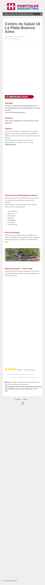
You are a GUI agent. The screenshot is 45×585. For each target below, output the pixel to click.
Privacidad (18, 399)
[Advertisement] (22, 69)
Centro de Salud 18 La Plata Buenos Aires (20, 374)
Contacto (25, 399)
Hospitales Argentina (11, 580)
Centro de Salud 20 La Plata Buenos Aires (25, 377)
